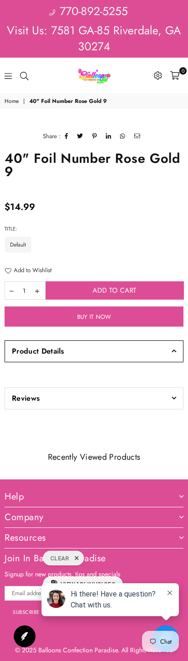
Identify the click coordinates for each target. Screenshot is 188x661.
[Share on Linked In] (109, 136)
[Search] (24, 75)
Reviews (26, 398)
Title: (11, 229)
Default (18, 245)
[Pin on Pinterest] (94, 136)
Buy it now (94, 316)
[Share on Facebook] (67, 136)
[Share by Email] (137, 136)
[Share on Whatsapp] (123, 136)
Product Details (38, 351)
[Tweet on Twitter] (80, 136)
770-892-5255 (92, 11)
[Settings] (158, 75)
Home (12, 101)
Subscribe (26, 612)
